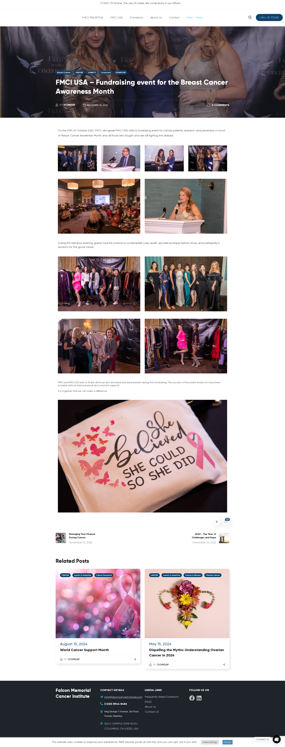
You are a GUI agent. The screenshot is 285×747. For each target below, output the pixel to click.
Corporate (106, 72)
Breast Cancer (64, 72)
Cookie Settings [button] (210, 742)
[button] (249, 17)
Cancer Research (104, 575)
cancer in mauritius (82, 575)
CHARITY (92, 72)
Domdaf (69, 104)
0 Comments (220, 105)
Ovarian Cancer (213, 575)
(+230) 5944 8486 (115, 703)
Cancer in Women (193, 575)
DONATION (121, 72)
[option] (97, 619)
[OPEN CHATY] (277, 739)
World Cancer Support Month (84, 650)
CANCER (79, 72)
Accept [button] (227, 742)
